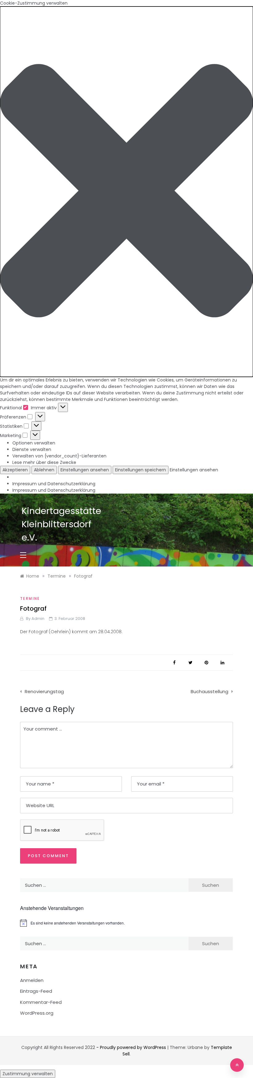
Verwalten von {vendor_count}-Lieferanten (59, 456)
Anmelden (32, 980)
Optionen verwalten (33, 443)
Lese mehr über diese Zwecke (44, 462)
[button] (126, 191)
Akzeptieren (15, 470)
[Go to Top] (237, 1065)
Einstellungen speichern (140, 470)
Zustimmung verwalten (27, 1074)
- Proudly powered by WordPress (131, 1047)
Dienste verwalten (31, 449)
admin (37, 618)
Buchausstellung (209, 691)
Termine (30, 598)
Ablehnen (44, 470)
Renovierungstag (44, 691)
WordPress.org (36, 1013)
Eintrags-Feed (36, 991)
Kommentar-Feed (41, 1002)
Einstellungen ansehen (84, 470)
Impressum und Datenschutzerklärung (53, 484)
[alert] (126, 923)
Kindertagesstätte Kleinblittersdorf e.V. (61, 524)
